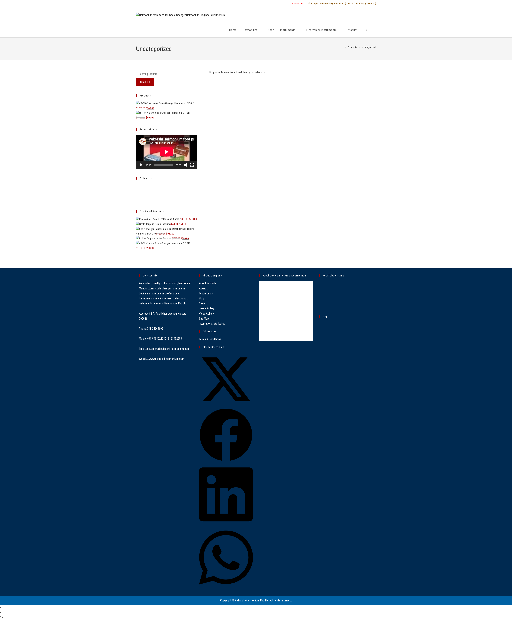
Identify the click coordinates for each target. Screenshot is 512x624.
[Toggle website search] (375, 30)
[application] (166, 152)
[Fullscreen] (192, 165)
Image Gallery (206, 308)
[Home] (343, 47)
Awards (203, 288)
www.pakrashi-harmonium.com (166, 358)
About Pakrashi (207, 283)
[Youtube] (137, 199)
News (202, 303)
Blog (201, 298)
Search (145, 82)
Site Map (204, 318)
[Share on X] (226, 405)
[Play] (141, 165)
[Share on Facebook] (226, 460)
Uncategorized (368, 47)
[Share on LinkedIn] (226, 524)
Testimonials (206, 293)
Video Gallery (206, 313)
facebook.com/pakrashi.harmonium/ (285, 275)
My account (297, 3)
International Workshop (212, 323)
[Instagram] (137, 195)
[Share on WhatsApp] (226, 587)
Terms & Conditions (210, 339)
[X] (137, 185)
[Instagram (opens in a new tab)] (146, 4)
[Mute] (186, 165)
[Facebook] (137, 190)
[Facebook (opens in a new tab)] (142, 4)
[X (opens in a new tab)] (138, 4)
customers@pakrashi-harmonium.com (168, 348)
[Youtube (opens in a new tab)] (151, 4)
